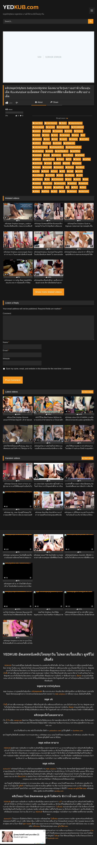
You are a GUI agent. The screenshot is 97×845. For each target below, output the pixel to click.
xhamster (38, 139)
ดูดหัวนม (37, 159)
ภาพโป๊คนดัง (39, 175)
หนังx (69, 179)
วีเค (48, 179)
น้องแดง (37, 167)
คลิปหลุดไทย (39, 151)
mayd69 (47, 131)
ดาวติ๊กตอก (69, 155)
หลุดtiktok (84, 183)
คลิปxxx (48, 143)
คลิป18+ (37, 143)
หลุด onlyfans (60, 694)
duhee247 (7, 769)
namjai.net (18, 720)
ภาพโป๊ (80, 171)
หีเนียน (37, 191)
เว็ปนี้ (5, 673)
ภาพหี (71, 171)
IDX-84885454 (78, 127)
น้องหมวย (77, 163)
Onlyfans (79, 131)
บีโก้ (63, 171)
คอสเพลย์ (38, 155)
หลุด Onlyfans (52, 123)
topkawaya (65, 135)
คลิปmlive (36, 826)
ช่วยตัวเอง (57, 155)
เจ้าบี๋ (63, 191)
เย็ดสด (79, 676)
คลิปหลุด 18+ (70, 143)
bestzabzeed (39, 127)
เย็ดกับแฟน (84, 191)
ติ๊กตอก (61, 159)
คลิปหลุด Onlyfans (41, 147)
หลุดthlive (73, 183)
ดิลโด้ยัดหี (80, 155)
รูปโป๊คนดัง (38, 179)
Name (6, 342)
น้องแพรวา (59, 167)
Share (55, 102)
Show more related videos (48, 292)
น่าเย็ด (37, 171)
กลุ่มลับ (64, 139)
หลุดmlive (48, 183)
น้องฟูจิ (48, 163)
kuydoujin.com (53, 838)
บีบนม (55, 171)
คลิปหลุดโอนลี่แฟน (74, 147)
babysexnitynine (76, 123)
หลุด (86, 179)
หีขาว (75, 187)
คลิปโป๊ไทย (76, 151)
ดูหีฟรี (21, 786)
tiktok (55, 135)
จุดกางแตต (27, 824)
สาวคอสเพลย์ (58, 179)
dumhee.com (78, 731)
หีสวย (84, 187)
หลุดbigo (37, 183)
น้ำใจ (8, 720)
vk (84, 135)
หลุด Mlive (38, 123)
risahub (37, 135)
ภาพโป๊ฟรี (51, 175)
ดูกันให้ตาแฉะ (81, 788)
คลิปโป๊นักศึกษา (62, 151)
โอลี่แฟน (59, 807)
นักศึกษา (81, 167)
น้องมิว (58, 163)
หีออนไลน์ (22, 776)
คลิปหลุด (58, 143)
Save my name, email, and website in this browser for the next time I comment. (38, 369)
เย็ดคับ (64, 123)
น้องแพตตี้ (48, 167)
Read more (61, 118)
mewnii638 (58, 131)
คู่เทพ (47, 155)
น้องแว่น (70, 167)
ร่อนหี (61, 175)
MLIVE (69, 131)
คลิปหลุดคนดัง (36, 691)
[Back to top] (89, 838)
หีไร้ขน (46, 191)
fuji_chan (51, 127)
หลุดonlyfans (60, 183)
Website (6, 359)
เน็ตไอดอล (72, 191)
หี (68, 187)
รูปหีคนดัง (70, 175)
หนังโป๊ (78, 179)
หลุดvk (48, 187)
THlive (46, 135)
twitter (76, 135)
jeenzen (37, 131)
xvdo (55, 139)
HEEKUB (7, 748)
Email (6, 350)
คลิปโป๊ (50, 151)
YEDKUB (7, 665)
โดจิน (56, 836)
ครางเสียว (85, 139)
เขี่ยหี (55, 191)
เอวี (60, 802)
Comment (7, 313)
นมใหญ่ (87, 159)
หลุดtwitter (38, 187)
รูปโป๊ (80, 175)
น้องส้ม (67, 163)
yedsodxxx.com (55, 731)
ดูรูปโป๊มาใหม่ (49, 159)
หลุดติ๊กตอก (59, 187)
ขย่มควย (74, 139)
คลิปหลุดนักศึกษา (57, 147)
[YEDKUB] (48, 7)
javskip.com (59, 791)
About (39, 102)
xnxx (47, 139)
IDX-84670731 (64, 127)
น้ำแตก (46, 171)
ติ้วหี (69, 159)
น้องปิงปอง (38, 163)
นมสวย (78, 159)
